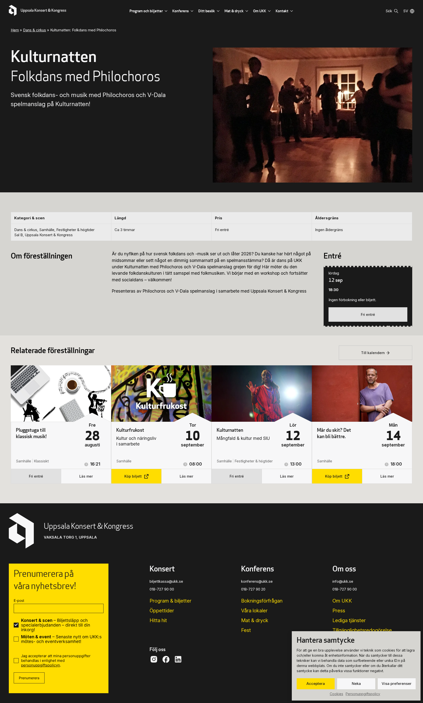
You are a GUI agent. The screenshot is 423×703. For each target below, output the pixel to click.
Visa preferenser (396, 683)
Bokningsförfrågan (261, 601)
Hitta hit (158, 620)
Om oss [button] (344, 568)
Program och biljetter (146, 10)
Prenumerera (29, 678)
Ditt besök (206, 10)
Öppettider (162, 611)
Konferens (180, 10)
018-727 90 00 (162, 589)
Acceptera (315, 683)
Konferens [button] (257, 568)
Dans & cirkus (34, 30)
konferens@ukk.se (257, 581)
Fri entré (368, 314)
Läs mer (86, 476)
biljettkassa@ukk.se (166, 581)
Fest (246, 630)
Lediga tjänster (349, 620)
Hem (15, 30)
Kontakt (282, 10)
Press (338, 611)
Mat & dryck (234, 10)
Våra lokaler (254, 611)
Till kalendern (373, 353)
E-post (19, 600)
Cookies (336, 694)
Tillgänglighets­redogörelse (362, 630)
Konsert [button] (162, 568)
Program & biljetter (170, 601)
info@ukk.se (342, 581)
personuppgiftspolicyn (40, 665)
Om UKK (259, 10)
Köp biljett (133, 476)
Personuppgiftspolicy (363, 694)
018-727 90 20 (253, 589)
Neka (356, 683)
